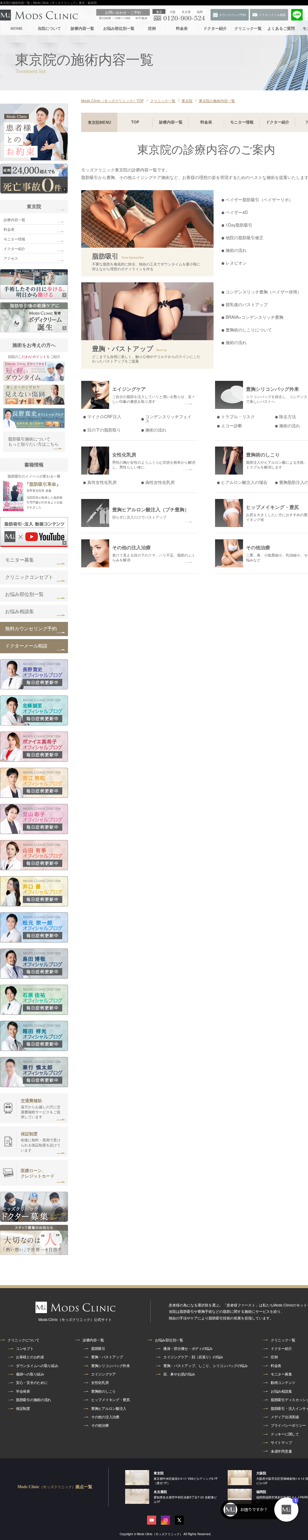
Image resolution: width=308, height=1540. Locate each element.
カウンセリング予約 (295, 164)
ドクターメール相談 (26, 645)
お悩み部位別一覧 (118, 28)
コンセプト (25, 1348)
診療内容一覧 (82, 28)
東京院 (34, 206)
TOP (135, 122)
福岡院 (261, 1491)
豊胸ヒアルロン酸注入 (108, 1408)
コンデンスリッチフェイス (168, 418)
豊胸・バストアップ (107, 1357)
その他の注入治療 (105, 1417)
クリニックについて (23, 1340)
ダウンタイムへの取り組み (37, 1365)
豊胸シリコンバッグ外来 (110, 1365)
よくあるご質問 (281, 28)
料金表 (182, 28)
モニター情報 (242, 122)
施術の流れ (155, 430)
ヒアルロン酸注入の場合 (244, 482)
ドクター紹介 (215, 28)
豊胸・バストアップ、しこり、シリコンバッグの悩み (205, 1365)
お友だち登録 (296, 120)
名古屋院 (160, 1491)
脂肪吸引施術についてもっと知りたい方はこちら (33, 442)
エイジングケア (103, 1374)
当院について (49, 28)
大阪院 (261, 1473)
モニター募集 (19, 560)
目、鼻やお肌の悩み (179, 1374)
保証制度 (23, 1408)
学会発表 (23, 1391)
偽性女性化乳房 (160, 482)
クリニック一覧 (248, 28)
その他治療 (100, 1425)
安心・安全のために (32, 1382)
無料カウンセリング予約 (31, 628)
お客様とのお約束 (30, 1357)
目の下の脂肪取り (104, 430)
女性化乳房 (100, 1382)
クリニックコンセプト (29, 577)
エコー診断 (231, 425)
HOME (17, 28)
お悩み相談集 (19, 611)
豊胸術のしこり (103, 1391)
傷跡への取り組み (30, 1374)
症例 (152, 28)
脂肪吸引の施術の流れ (33, 1399)
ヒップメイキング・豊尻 (110, 1399)
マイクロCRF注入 (104, 416)
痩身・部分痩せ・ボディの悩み (188, 1348)
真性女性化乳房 (102, 482)
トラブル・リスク (238, 416)
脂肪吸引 (98, 1348)
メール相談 (296, 142)
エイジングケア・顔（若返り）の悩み (193, 1357)
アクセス (11, 258)
